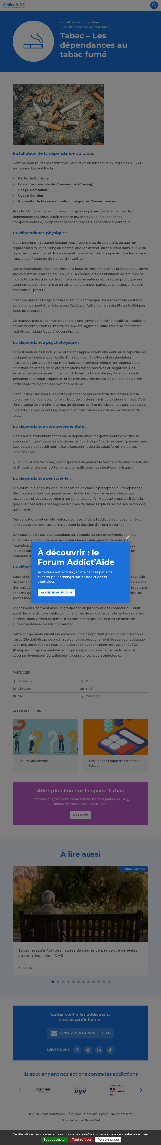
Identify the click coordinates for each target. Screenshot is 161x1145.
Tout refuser (81, 1139)
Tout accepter (54, 1139)
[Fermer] (128, 537)
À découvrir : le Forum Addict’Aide (76, 557)
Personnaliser (108, 1139)
